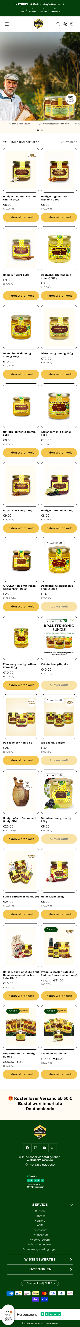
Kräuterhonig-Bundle (54, 664)
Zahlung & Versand (40, 1244)
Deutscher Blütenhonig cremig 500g (56, 276)
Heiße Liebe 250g (52, 896)
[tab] (38, 130)
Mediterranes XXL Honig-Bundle (19, 1055)
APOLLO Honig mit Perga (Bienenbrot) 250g (19, 587)
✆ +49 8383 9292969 (40, 1164)
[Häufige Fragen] (65, 24)
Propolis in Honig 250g (18, 510)
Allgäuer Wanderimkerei (44, 1323)
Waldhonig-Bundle (53, 742)
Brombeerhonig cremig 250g (56, 820)
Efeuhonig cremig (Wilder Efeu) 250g (19, 666)
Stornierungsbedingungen (40, 1249)
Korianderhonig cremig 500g (56, 433)
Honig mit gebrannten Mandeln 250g (55, 198)
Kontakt (40, 1216)
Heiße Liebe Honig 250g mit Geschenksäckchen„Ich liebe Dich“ (21, 975)
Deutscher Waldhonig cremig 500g (17, 355)
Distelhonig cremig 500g (57, 353)
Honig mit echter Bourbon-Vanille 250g (20, 198)
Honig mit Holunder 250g (57, 510)
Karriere (40, 1220)
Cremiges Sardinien (54, 1053)
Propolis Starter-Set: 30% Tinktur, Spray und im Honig (59, 973)
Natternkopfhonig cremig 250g (19, 433)
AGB (40, 1225)
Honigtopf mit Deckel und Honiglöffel (19, 820)
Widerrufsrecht (40, 1239)
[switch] (8, 1319)
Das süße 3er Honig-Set (18, 742)
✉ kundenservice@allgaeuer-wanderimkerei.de (40, 1158)
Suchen (40, 1211)
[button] (7, 24)
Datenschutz (40, 1235)
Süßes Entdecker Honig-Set (21, 896)
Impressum (40, 1230)
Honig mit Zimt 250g (16, 275)
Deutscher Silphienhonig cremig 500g (57, 587)
